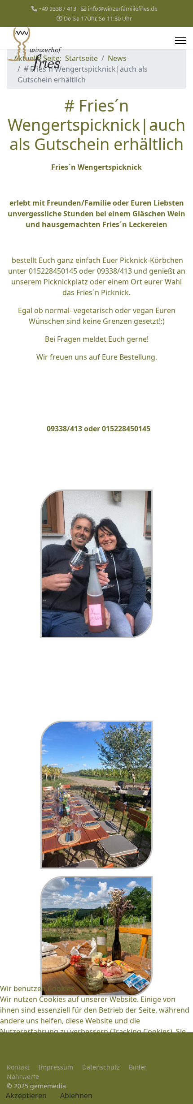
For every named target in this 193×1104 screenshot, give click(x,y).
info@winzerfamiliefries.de (123, 9)
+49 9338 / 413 (57, 9)
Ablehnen (76, 1095)
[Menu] (180, 40)
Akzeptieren (26, 1095)
